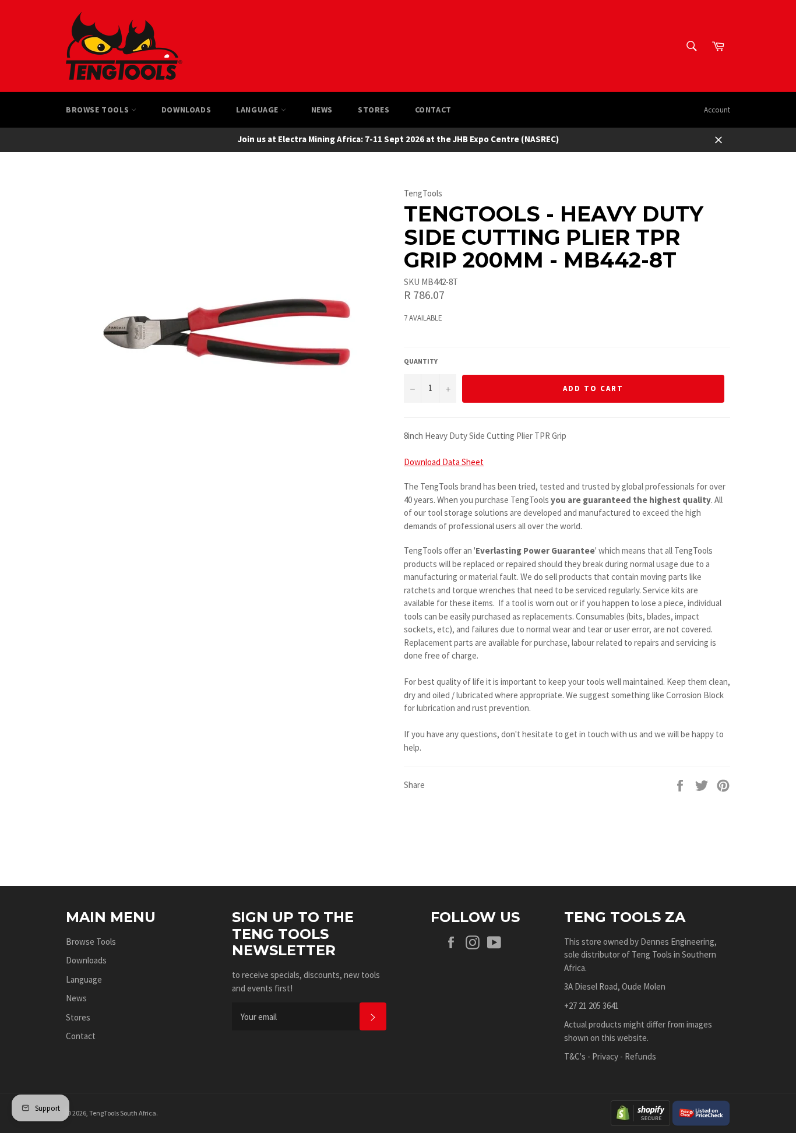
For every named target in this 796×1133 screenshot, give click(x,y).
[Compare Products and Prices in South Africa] (701, 1111)
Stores (374, 109)
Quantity (421, 361)
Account (717, 110)
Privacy (605, 1056)
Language (258, 109)
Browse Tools (98, 109)
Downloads (186, 109)
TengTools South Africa (122, 1113)
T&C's (575, 1056)
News (322, 109)
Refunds (640, 1056)
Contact (433, 109)
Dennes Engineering (677, 941)
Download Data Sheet (444, 461)
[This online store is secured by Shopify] (640, 1111)
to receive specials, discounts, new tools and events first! (306, 981)
